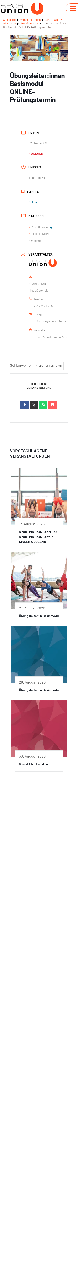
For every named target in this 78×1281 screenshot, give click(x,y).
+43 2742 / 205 (43, 306)
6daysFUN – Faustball (34, 764)
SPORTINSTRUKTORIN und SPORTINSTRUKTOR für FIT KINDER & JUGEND (38, 536)
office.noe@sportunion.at (50, 321)
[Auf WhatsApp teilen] (43, 405)
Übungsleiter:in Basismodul (39, 616)
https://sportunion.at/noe (51, 337)
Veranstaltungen (30, 19)
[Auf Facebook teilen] (24, 405)
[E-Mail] (52, 405)
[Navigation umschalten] (73, 8)
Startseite (9, 19)
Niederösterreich (49, 365)
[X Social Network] (34, 405)
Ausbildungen (29, 23)
